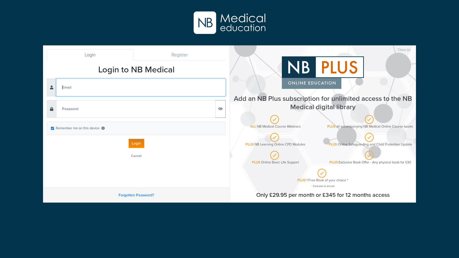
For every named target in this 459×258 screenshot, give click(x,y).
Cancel (136, 156)
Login (90, 55)
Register (179, 55)
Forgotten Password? (136, 195)
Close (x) (404, 50)
